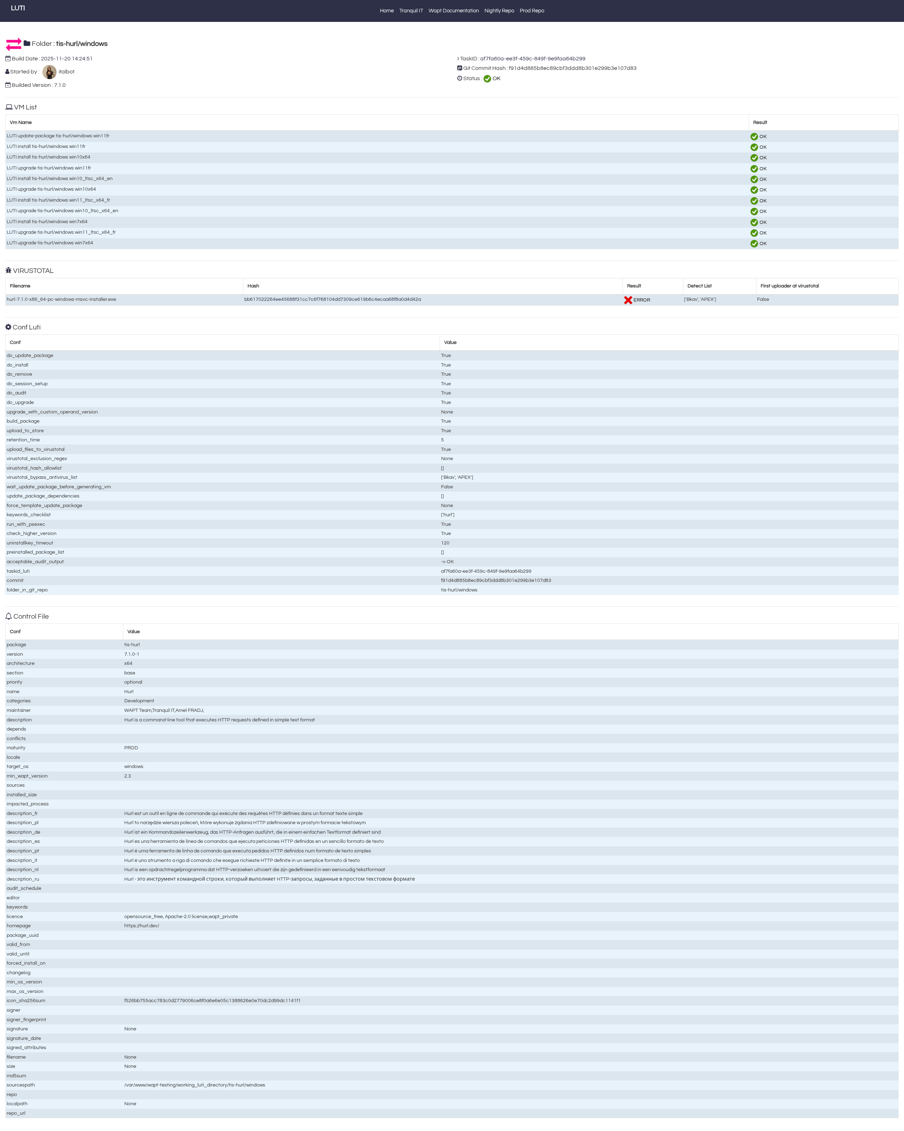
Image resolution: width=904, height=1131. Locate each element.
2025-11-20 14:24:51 (67, 58)
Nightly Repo (499, 10)
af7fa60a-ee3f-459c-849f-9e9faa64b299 (532, 58)
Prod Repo (532, 10)
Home (387, 10)
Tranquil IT (411, 10)
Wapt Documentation (454, 10)
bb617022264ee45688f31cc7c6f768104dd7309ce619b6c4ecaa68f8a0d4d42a (332, 299)
